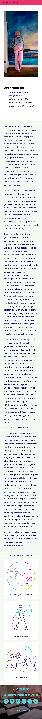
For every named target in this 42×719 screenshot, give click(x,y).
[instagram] (12, 701)
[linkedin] (18, 701)
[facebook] (6, 701)
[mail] (29, 701)
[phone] (35, 701)
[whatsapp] (24, 701)
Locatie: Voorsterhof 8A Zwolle (21, 694)
